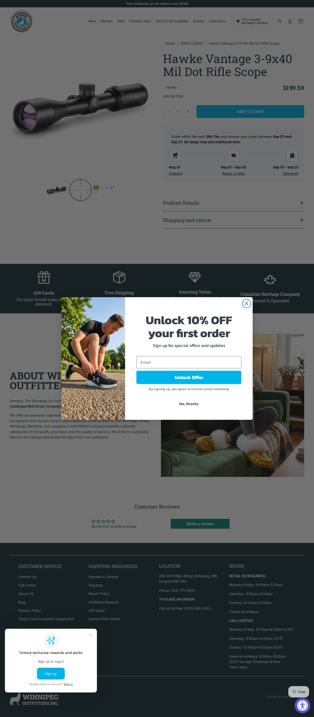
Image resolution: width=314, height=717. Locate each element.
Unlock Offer (189, 377)
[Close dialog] (246, 303)
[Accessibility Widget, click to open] (302, 705)
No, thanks (189, 404)
